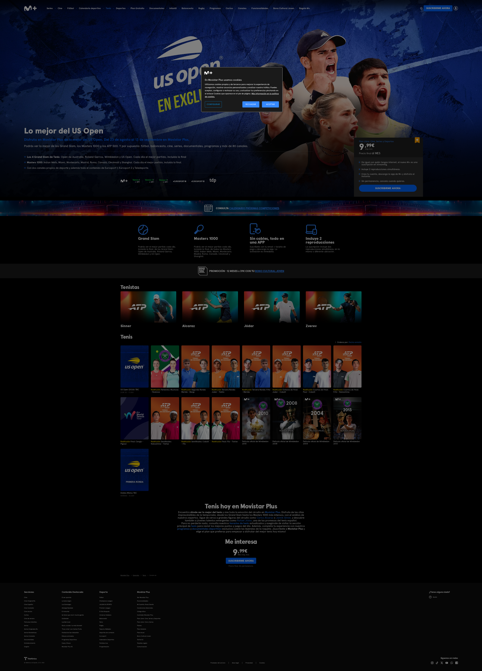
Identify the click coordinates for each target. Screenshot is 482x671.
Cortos (229, 8)
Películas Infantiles (30, 622)
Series (50, 8)
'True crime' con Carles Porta (72, 629)
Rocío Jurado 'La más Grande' (72, 625)
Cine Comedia (29, 608)
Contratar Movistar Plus (145, 615)
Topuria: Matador (105, 629)
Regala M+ (304, 8)
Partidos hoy (103, 643)
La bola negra (66, 601)
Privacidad (249, 663)
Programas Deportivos (69, 639)
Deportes (121, 8)
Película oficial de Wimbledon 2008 (286, 442)
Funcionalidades (259, 8)
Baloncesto (187, 8)
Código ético (141, 611)
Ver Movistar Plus (142, 597)
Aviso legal (235, 663)
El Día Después (104, 611)
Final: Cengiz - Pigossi (131, 442)
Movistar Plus (272, 512)
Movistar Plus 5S (67, 647)
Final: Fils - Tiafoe (225, 441)
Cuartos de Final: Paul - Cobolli (315, 390)
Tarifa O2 (140, 639)
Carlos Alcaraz (265, 517)
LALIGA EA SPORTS (105, 604)
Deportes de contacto (106, 632)
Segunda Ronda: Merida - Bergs (193, 390)
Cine (60, 8)
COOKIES (262, 663)
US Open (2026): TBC (129, 389)
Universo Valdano (105, 615)
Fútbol (70, 8)
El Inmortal (65, 611)
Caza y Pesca (66, 643)
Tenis (108, 8)
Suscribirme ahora (438, 8)
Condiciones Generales (145, 608)
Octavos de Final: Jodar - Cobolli (285, 390)
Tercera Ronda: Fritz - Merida (256, 390)
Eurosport (102, 636)
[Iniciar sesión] (456, 8)
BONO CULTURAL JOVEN (269, 271)
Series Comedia (29, 636)
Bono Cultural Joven (283, 8)
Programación (104, 647)
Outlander (65, 618)
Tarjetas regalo (142, 643)
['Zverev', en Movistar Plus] (334, 307)
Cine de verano (29, 618)
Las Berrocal (66, 622)
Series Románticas (30, 632)
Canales (242, 8)
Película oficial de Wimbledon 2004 (316, 442)
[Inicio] (30, 8)
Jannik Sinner (283, 517)
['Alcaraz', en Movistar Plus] (210, 307)
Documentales (156, 8)
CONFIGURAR (213, 104)
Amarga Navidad (67, 608)
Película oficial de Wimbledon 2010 (255, 442)
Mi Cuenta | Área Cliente (145, 604)
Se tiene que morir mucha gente (73, 615)
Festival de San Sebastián (70, 632)
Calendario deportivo (90, 8)
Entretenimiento (29, 643)
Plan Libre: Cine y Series (145, 622)
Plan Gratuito (137, 8)
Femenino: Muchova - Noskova (164, 390)
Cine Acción (28, 611)
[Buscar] (421, 8)
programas (183, 528)
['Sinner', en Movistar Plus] (148, 307)
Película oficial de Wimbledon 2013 (346, 442)
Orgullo (26, 647)
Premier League (104, 608)
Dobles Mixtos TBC (128, 493)
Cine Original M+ (29, 601)
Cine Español (28, 604)
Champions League (105, 601)
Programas (215, 8)
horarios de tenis (239, 523)
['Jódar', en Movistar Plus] (272, 307)
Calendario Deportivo (106, 639)
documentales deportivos (207, 528)
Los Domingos (66, 604)
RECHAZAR (251, 104)
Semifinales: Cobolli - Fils (195, 442)
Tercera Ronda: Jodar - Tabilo (223, 390)
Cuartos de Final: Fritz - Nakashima (346, 390)
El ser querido (66, 597)
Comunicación (142, 647)
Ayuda (435, 597)
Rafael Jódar (244, 520)
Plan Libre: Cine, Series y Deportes (148, 618)
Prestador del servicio (217, 663)
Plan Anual (140, 632)
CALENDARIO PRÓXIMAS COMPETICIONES (254, 208)
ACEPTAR (270, 104)
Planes (139, 625)
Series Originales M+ (31, 629)
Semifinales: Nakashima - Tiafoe (161, 442)
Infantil (173, 8)
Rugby (201, 8)
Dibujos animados (68, 636)
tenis (194, 525)
